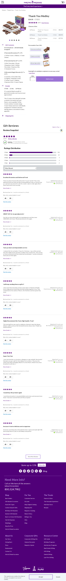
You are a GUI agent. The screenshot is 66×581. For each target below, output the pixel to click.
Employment (8, 548)
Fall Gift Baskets (10, 520)
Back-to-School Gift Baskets (13, 517)
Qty (32, 76)
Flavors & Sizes (48, 498)
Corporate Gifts (31, 536)
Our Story (8, 539)
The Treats (48, 495)
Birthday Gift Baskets (11, 510)
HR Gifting (47, 551)
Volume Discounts (30, 542)
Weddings (8, 523)
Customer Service (30, 498)
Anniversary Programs (50, 545)
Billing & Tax (28, 517)
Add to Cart (49, 79)
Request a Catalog (30, 510)
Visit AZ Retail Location (12, 529)
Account (27, 501)
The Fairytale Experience (51, 501)
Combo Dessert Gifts (11, 507)
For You (28, 495)
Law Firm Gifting (49, 557)
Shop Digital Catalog (30, 504)
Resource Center (51, 536)
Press (6, 545)
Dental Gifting (48, 554)
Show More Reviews (33, 456)
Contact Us (8, 551)
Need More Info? (15, 479)
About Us (9, 536)
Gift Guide (47, 539)
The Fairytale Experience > (33, 6)
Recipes (46, 507)
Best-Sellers (8, 498)
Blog (45, 471)
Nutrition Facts (48, 504)
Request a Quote (29, 545)
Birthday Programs (49, 542)
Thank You (10, 10)
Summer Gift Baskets (11, 514)
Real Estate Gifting (49, 548)
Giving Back (8, 542)
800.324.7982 (12, 489)
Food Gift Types (9, 504)
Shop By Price (9, 526)
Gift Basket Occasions (11, 501)
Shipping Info (28, 507)
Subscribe (42, 465)
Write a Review (12, 138)
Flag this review (7, 201)
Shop (7, 495)
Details (58, 577)
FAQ (26, 520)
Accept (41, 577)
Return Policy (28, 514)
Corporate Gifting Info (31, 539)
